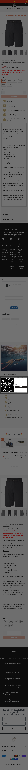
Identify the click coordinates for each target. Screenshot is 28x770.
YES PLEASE (20, 386)
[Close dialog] (26, 378)
